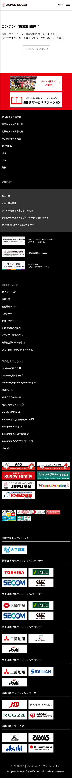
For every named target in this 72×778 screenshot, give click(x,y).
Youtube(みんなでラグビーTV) (16, 419)
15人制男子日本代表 (11, 117)
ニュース (6, 195)
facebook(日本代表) (11, 375)
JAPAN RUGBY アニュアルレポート (19, 224)
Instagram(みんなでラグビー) (16, 440)
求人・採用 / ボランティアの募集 (17, 349)
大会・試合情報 (9, 203)
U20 (4, 160)
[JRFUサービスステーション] (36, 99)
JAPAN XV (7, 145)
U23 (4, 153)
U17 (4, 174)
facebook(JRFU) (10, 368)
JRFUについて (9, 292)
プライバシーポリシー (51, 766)
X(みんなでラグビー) (11, 404)
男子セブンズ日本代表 (12, 124)
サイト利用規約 (17, 766)
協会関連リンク (9, 306)
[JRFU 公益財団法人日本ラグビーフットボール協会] (15, 5)
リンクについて (33, 766)
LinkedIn (6, 448)
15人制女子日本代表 (11, 138)
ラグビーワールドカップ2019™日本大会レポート (25, 217)
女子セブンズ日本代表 (12, 131)
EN (61, 4)
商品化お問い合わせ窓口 (13, 342)
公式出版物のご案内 (11, 327)
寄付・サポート (9, 320)
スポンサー (7, 313)
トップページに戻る (35, 48)
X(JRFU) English (10, 397)
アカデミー (7, 181)
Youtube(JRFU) (9, 412)
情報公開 (6, 299)
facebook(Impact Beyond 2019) (17, 382)
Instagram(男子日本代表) (14, 433)
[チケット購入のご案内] (36, 83)
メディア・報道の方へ (12, 335)
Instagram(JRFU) (10, 426)
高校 (4, 167)
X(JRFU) (6, 389)
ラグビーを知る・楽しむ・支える (17, 210)
